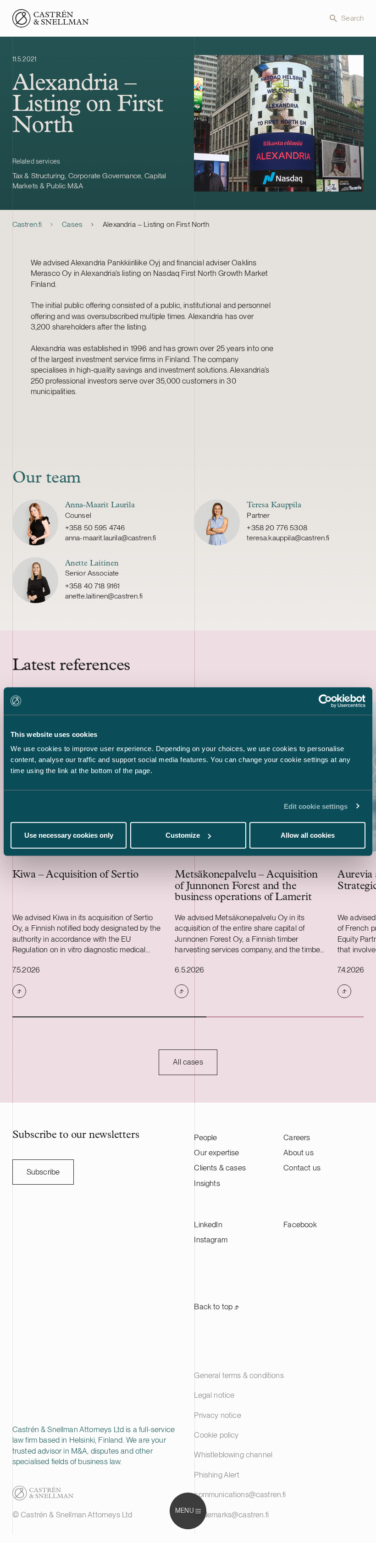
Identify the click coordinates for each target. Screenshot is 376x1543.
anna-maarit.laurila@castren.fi (110, 537)
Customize (183, 835)
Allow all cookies (308, 835)
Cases (72, 224)
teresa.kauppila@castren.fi (288, 537)
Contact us (302, 1167)
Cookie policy (216, 1434)
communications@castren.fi (240, 1494)
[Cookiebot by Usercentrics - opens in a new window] (325, 701)
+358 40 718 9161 (92, 586)
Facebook (299, 1224)
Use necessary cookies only (68, 835)
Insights (207, 1183)
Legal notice (214, 1395)
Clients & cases (220, 1167)
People (205, 1137)
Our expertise (216, 1152)
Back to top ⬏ (216, 1306)
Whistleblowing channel (233, 1454)
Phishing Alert (216, 1474)
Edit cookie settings (316, 806)
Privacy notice (217, 1415)
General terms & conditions (238, 1375)
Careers (296, 1137)
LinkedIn (208, 1224)
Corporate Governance (104, 175)
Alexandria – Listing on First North (156, 224)
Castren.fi (27, 224)
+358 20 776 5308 (277, 527)
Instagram (210, 1239)
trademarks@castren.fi (231, 1514)
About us (298, 1152)
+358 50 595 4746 (95, 527)
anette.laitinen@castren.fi (104, 596)
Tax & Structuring (38, 175)
